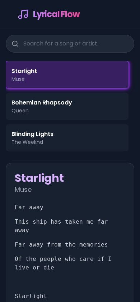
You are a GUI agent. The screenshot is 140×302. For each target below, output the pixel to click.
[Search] (15, 43)
